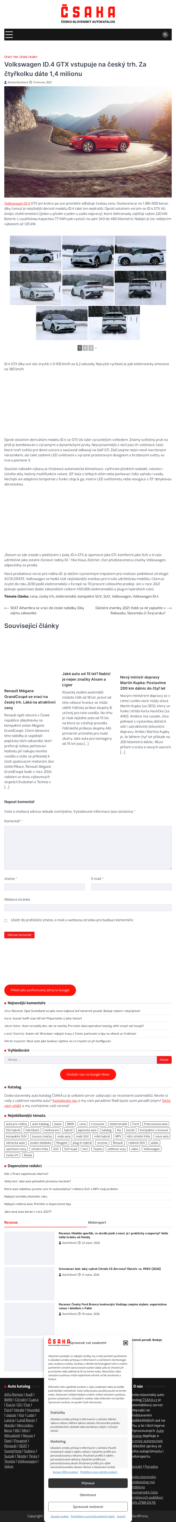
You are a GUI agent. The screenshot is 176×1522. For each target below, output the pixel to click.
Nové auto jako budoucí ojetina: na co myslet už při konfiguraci (69, 1136)
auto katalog (40, 1219)
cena (34, 596)
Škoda (28, 1250)
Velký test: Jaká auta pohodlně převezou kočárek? (37, 1276)
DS (19, 1506)
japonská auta (87, 1225)
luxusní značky (42, 1231)
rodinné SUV (136, 1237)
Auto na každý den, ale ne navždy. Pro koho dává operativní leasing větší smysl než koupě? (83, 1121)
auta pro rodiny (16, 1219)
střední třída (39, 1244)
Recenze (11, 1317)
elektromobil (66, 596)
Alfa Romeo (13, 1496)
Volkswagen (121, 596)
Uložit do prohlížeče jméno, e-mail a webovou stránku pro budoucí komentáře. (72, 908)
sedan (154, 1237)
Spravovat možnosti (88, 1507)
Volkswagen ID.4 (17, 203)
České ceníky (29, 57)
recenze (102, 1237)
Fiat (27, 1506)
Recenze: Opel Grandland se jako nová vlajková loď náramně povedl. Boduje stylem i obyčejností (76, 1106)
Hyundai (33, 1511)
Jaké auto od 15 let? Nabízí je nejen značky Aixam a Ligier (86, 684)
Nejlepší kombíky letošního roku (25, 1291)
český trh (46, 596)
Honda (19, 1511)
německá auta (15, 1237)
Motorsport (97, 1317)
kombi (130, 1225)
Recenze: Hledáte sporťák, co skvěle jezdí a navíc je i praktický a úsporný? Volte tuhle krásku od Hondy (113, 1330)
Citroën (21, 1501)
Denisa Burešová (18, 82)
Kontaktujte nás (65, 1195)
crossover (98, 1219)
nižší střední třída (138, 1231)
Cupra (33, 1501)
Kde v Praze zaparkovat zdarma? (26, 1269)
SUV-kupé (70, 1244)
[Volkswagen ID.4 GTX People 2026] (35, 253)
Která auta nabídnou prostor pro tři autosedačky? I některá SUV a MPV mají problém (61, 1284)
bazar (58, 1219)
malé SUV (82, 1231)
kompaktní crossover (154, 1225)
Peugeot (61, 1237)
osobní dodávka (40, 1237)
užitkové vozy (117, 1244)
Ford (135, 1219)
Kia (119, 1225)
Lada (30, 1516)
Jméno (10, 866)
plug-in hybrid (82, 1237)
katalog (107, 1225)
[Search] (165, 34)
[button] (125, 1343)
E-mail (97, 866)
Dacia (10, 1506)
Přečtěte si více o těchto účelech (98, 1472)
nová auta (161, 1231)
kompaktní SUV (90, 596)
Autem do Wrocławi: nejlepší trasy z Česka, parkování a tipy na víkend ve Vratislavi (81, 1128)
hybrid (68, 1225)
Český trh (11, 57)
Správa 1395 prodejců (65, 1472)
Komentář (13, 809)
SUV (106, 596)
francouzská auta (155, 1219)
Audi (29, 1496)
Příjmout (88, 1483)
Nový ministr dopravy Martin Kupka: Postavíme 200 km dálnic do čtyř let (143, 684)
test (85, 1244)
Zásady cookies (60, 1516)
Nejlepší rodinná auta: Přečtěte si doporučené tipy (37, 1299)
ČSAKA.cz (150, 1501)
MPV (118, 1231)
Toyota (97, 1244)
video (134, 1244)
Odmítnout (88, 1495)
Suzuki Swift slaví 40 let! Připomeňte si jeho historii (47, 1113)
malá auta (63, 1231)
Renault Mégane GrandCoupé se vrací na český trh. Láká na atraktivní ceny (30, 687)
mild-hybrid (102, 1231)
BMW (70, 1219)
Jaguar (11, 1516)
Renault (118, 1237)
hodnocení (52, 1225)
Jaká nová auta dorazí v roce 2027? (28, 1306)
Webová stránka (17, 887)
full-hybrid (13, 1225)
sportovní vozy (16, 1244)
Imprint (121, 1516)
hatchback (32, 1225)
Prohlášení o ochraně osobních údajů (93, 1516)
